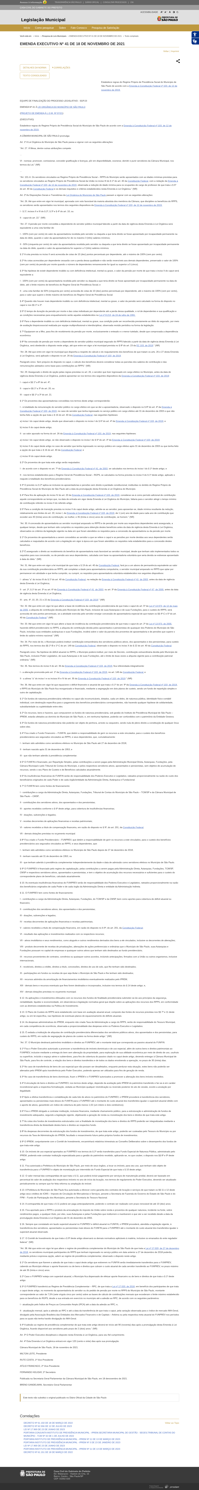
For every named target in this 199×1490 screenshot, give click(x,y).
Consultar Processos (115, 2)
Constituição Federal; (133, 672)
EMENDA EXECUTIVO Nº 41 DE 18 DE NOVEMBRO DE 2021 (95, 36)
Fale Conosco (79, 27)
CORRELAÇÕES (62, 67)
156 (132, 2)
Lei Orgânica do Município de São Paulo (86, 195)
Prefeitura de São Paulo (167, 20)
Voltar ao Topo (172, 1423)
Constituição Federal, (82, 415)
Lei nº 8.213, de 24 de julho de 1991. (117, 315)
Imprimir (175, 51)
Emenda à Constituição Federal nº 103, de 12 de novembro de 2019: (128, 205)
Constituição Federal (138, 181)
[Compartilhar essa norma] (178, 62)
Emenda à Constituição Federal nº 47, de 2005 (140, 589)
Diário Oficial (92, 2)
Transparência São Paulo (68, 2)
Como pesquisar (44, 27)
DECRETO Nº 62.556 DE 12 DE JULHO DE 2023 (48, 1426)
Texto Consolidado (35, 75)
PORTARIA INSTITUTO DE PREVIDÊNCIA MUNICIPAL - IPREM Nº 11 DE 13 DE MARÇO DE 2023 (72, 1439)
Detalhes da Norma (34, 67)
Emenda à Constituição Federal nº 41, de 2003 (84, 468)
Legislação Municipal (43, 19)
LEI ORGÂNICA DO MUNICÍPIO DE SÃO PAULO (61, 107)
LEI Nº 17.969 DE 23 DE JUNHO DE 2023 (44, 1429)
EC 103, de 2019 (145, 345)
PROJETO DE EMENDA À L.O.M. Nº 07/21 (42, 113)
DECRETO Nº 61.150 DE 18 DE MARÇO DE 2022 (48, 1423)
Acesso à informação (31, 2)
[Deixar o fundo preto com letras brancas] (173, 11)
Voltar (166, 51)
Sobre (62, 27)
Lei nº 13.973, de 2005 (160, 624)
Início (27, 27)
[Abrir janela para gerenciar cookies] (177, 11)
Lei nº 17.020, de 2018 (123, 1286)
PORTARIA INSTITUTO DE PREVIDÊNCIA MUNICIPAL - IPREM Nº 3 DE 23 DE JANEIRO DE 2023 (72, 1442)
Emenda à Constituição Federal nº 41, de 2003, (80, 589)
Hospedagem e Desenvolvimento (164, 1486)
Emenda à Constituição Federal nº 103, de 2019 (97, 355)
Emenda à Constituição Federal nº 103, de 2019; (136, 440)
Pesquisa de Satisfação (105, 27)
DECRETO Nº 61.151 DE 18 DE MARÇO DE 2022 (48, 1452)
